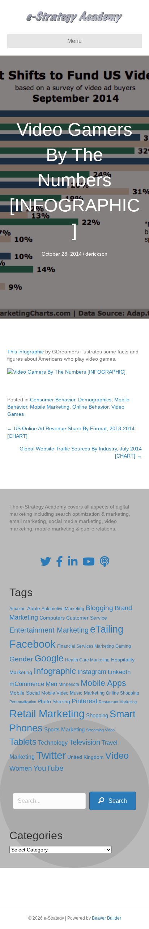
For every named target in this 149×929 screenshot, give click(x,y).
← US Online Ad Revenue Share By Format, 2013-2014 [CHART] (71, 432)
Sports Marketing (64, 729)
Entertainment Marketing (49, 630)
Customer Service (86, 618)
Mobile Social (24, 693)
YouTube (48, 768)
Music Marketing (87, 693)
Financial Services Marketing (85, 646)
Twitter (51, 755)
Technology (53, 743)
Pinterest (84, 701)
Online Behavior (90, 407)
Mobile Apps (103, 683)
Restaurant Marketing (118, 702)
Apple (33, 608)
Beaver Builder (106, 918)
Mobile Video (54, 693)
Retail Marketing (47, 713)
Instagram (91, 671)
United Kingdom (85, 757)
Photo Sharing (54, 701)
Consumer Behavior (52, 399)
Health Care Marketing (87, 659)
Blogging (99, 608)
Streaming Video (100, 730)
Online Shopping (122, 693)
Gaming (123, 646)
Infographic (55, 671)
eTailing (106, 629)
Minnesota (69, 684)
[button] (112, 801)
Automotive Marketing (63, 608)
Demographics (94, 399)
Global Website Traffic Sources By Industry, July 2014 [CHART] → (81, 452)
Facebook (32, 644)
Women (20, 768)
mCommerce (26, 684)
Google (49, 658)
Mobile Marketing (49, 407)
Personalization (22, 702)
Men (51, 684)
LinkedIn (119, 671)
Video (117, 756)
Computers (52, 618)
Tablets (23, 742)
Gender (21, 659)
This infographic (25, 352)
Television (84, 742)
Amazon (17, 608)
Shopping (97, 715)
